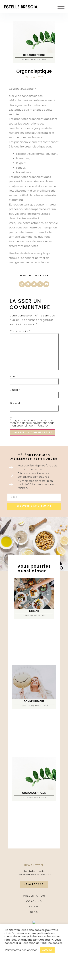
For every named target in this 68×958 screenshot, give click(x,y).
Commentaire (20, 331)
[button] (22, 284)
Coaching (34, 901)
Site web (15, 403)
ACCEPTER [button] (47, 949)
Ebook (34, 906)
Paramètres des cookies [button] (21, 950)
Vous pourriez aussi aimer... (34, 568)
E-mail (15, 389)
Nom (14, 376)
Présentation (34, 895)
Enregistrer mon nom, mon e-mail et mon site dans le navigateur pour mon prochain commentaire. (33, 423)
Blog (34, 912)
